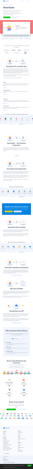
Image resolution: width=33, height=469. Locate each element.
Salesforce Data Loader (6, 447)
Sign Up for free (6, 17)
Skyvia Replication (5, 175)
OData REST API (19, 314)
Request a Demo (16, 17)
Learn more (4, 87)
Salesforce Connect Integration (7, 448)
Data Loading (21, 38)
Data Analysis (5, 446)
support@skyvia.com (6, 460)
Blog (18, 443)
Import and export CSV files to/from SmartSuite (10, 229)
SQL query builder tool (11, 291)
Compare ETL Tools (20, 447)
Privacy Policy (5, 459)
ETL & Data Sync (11, 38)
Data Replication (5, 442)
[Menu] (29, 1)
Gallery (19, 446)
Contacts (4, 433)
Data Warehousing (5, 443)
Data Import (5, 438)
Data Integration (20, 432)
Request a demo (17, 211)
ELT (16, 38)
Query (19, 433)
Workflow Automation (28, 38)
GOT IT (29, 465)
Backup (19, 436)
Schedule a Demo (22, 409)
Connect (19, 437)
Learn (19, 448)
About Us (4, 432)
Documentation (20, 451)
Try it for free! (8, 211)
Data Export (5, 439)
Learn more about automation (16, 275)
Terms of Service (5, 456)
